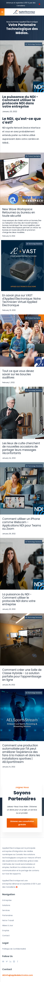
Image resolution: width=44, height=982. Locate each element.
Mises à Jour (7, 925)
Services (6, 910)
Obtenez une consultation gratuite (22, 823)
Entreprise (7, 900)
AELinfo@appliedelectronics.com (17, 975)
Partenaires (7, 915)
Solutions (6, 905)
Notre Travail (8, 920)
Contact (6, 935)
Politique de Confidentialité (14, 949)
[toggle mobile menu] (2, 12)
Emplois (5, 930)
